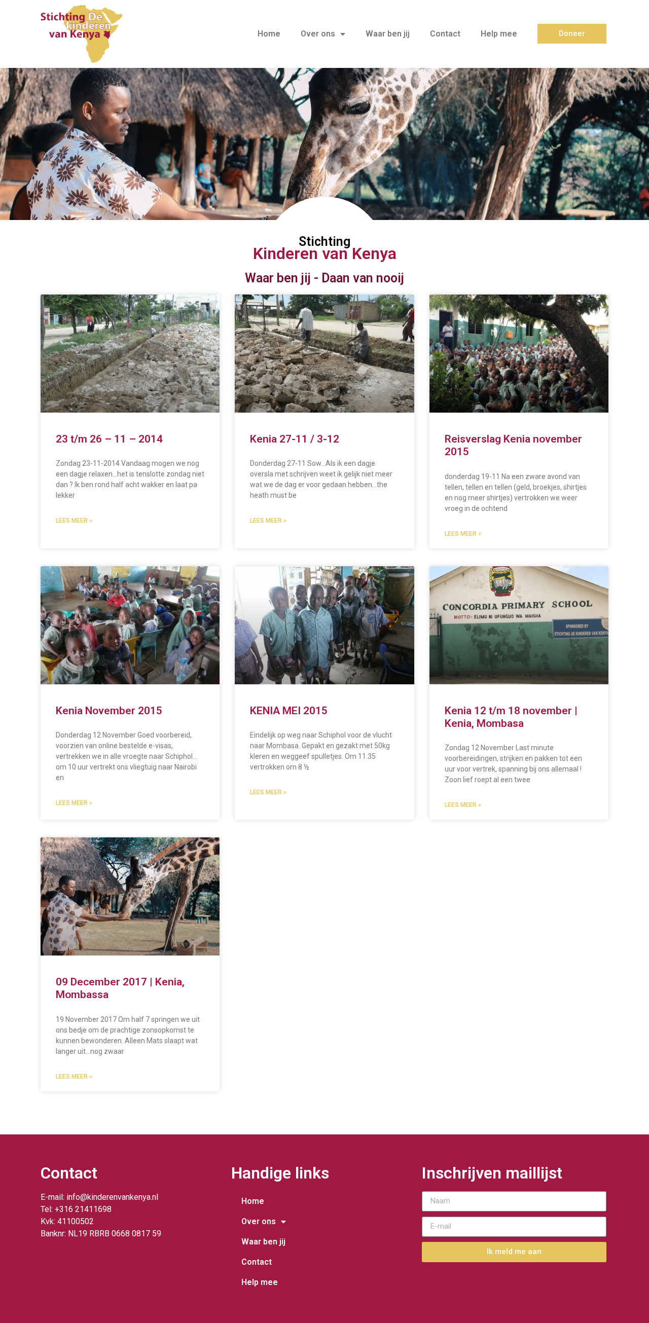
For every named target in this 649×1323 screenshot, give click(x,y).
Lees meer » (74, 520)
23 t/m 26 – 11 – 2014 (109, 439)
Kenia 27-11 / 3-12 (294, 439)
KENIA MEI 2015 (289, 711)
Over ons (318, 34)
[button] (571, 34)
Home (269, 34)
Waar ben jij (388, 34)
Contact (445, 34)
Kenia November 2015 (109, 711)
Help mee (499, 34)
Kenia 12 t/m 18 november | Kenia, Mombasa (511, 717)
